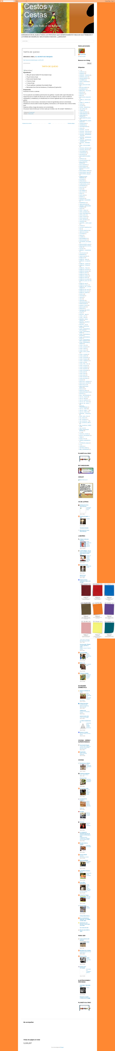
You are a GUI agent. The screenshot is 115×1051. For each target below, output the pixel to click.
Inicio (50, 123)
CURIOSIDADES (83, 152)
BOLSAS (81, 92)
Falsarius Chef (83, 778)
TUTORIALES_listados (84, 443)
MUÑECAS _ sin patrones (84, 260)
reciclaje (81, 379)
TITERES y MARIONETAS (84, 440)
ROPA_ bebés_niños (83, 416)
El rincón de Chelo (84, 564)
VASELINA (81, 446)
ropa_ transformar (83, 419)
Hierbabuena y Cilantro (85, 763)
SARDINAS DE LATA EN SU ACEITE (88, 780)
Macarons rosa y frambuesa (88, 824)
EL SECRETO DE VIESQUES (44, 56)
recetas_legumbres (83, 368)
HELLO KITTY (82, 192)
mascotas (81, 248)
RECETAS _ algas (83, 314)
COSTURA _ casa (83, 129)
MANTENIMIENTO (83, 238)
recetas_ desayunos (83, 346)
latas (80, 228)
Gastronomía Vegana (84, 745)
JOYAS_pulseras (83, 218)
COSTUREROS (82, 151)
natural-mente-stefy (84, 716)
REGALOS (81, 388)
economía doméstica (83, 160)
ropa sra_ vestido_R (83, 411)
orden (80, 298)
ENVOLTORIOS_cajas (84, 172)
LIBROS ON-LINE (83, 232)
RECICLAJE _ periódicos (84, 381)
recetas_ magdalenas (84, 360)
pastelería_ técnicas (83, 305)
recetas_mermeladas (83, 370)
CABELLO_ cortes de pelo (85, 99)
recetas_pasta (82, 371)
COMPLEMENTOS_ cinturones (83, 116)
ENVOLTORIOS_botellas (84, 170)
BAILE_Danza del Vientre (84, 84)
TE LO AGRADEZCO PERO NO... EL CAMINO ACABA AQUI (85, 919)
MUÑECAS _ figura (83, 259)
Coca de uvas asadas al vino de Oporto (88, 792)
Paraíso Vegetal (83, 854)
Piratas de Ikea (83, 956)
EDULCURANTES (83, 164)
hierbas (81, 193)
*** (80, 70)
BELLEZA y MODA (83, 87)
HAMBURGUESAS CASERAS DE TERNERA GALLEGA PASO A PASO (84, 838)
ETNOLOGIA (82, 180)
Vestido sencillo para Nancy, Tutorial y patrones (88, 544)
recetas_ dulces (82, 350)
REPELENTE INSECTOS (84, 392)
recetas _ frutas (82, 317)
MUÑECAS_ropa (83, 283)
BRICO (80, 95)
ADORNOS (81, 73)
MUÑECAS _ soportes (84, 263)
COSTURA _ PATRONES (84, 142)
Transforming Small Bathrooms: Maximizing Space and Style (84, 705)
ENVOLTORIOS (82, 166)
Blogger (62, 1047)
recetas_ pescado (83, 365)
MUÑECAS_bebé (83, 272)
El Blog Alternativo (84, 703)
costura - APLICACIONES (84, 145)
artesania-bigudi (83, 652)
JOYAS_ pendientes (83, 211)
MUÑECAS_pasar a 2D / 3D (85, 280)
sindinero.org (83, 710)
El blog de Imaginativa (85, 773)
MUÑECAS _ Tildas (83, 268)
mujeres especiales (83, 256)
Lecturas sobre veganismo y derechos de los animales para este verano (85, 747)
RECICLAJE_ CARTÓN (84, 383)
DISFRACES (82, 158)
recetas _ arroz (82, 316)
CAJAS (80, 104)
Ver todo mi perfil (81, 56)
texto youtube (82, 576)
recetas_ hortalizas (83, 359)
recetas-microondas (83, 378)
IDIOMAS (81, 196)
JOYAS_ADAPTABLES (84, 213)
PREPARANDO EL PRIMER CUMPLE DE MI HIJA (88, 725)
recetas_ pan (82, 362)
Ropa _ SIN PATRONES (84, 395)
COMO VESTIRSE (83, 112)
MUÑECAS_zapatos (83, 292)
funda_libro (81, 187)
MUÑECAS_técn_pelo (84, 291)
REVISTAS (81, 393)
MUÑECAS (81, 257)
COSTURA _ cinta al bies (84, 131)
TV (80, 444)
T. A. (80, 432)
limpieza (81, 235)
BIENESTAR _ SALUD (84, 90)
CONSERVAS (82, 125)
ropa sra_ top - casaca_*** (85, 403)
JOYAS (80, 208)
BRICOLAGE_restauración (85, 97)
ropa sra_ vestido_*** (83, 410)
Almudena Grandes (84, 528)
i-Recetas (82, 822)
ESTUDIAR (81, 179)
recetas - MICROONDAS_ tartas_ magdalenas (84, 340)
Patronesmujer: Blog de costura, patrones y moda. (85, 645)
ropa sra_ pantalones (83, 400)
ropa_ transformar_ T (83, 421)
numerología (82, 295)
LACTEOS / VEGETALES (84, 227)
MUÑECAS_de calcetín (84, 279)
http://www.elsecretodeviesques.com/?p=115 (33, 60)
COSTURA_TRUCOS (84, 149)
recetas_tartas (30, 113)
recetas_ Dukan (82, 348)
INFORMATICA (82, 202)
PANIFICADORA (82, 303)
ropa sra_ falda (82, 398)
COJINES (81, 110)
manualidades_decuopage (85, 241)
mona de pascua (83, 253)
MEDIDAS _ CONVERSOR (85, 250)
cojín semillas (82, 108)
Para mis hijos (83, 905)
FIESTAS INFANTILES (84, 182)
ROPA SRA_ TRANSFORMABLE (83, 406)
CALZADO (81, 105)
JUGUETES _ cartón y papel (85, 223)
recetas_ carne (82, 345)
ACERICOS (81, 72)
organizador (82, 300)
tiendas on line (82, 438)
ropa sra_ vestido (83, 408)
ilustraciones (82, 198)
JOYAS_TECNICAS (83, 219)
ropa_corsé (81, 428)
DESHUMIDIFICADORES (84, 156)
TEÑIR (80, 437)
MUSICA (81, 294)
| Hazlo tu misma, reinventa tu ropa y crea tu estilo (85, 581)
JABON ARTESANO (83, 204)
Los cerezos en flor (84, 788)
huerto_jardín (82, 195)
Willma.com (82, 663)
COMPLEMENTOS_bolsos (85, 118)
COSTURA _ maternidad (84, 133)
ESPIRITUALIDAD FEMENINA (83, 177)
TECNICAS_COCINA (83, 434)
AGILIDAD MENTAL (83, 78)
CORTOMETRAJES (83, 126)
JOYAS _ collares (83, 210)
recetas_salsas (82, 373)
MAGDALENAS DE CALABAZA (88, 874)
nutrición (81, 297)
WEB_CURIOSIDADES (84, 449)
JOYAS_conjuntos (83, 216)
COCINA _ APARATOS (84, 107)
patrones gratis (82, 306)
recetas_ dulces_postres (84, 351)
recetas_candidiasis (83, 367)
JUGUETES (81, 221)
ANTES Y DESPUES (83, 81)
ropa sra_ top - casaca (84, 401)
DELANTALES (82, 154)
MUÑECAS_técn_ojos (84, 289)
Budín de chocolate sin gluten (88, 814)
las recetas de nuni (84, 927)
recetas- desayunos (83, 376)
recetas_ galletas (83, 355)
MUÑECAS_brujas (83, 274)
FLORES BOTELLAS (83, 184)
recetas (81, 312)
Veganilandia (83, 752)
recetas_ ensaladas (83, 354)
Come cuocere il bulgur (84, 717)
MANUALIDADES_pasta (84, 244)
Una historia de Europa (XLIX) (88, 508)
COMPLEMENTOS (83, 113)
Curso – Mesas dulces (84, 774)
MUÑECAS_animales (84, 271)
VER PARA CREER (83, 447)
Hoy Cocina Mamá (84, 860)
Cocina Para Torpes (84, 895)
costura (81, 128)
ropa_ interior (82, 417)
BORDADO (81, 93)
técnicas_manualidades (84, 435)
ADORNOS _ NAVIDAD (84, 75)
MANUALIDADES (83, 240)
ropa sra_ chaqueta (83, 396)
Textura (87, 987)
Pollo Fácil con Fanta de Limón (88, 897)
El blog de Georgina (84, 673)
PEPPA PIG (81, 308)
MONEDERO (82, 254)
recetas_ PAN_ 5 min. (84, 363)
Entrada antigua (71, 123)
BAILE (80, 83)
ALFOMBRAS (82, 80)
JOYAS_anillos (82, 215)
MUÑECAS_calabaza (84, 276)
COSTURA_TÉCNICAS (84, 148)
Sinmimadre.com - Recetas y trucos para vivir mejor (85, 924)
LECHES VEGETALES (84, 230)
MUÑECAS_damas (83, 277)
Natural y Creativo (84, 732)
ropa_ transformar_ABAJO (85, 422)
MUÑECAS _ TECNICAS (84, 265)
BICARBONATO (82, 89)
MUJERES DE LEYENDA (85, 950)
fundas (80, 188)
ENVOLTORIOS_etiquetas (85, 173)
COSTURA (25, 41)
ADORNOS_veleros (83, 76)
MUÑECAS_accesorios (84, 269)
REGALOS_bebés (83, 390)
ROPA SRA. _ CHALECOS (85, 413)
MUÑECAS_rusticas (83, 285)
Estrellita (82, 811)
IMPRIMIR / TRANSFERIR (84, 200)
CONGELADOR (82, 123)
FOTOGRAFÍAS (82, 185)
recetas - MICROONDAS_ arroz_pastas (84, 329)
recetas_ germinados (83, 357)
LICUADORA (82, 233)
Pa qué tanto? (83, 54)
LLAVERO (81, 236)
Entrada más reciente (27, 123)
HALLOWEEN (82, 190)
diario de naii (83, 575)
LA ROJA (81, 225)
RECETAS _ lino (82, 324)
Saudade (88, 518)
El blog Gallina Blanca (84, 915)
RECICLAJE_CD (83, 384)
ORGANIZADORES (83, 302)
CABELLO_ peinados (84, 102)
